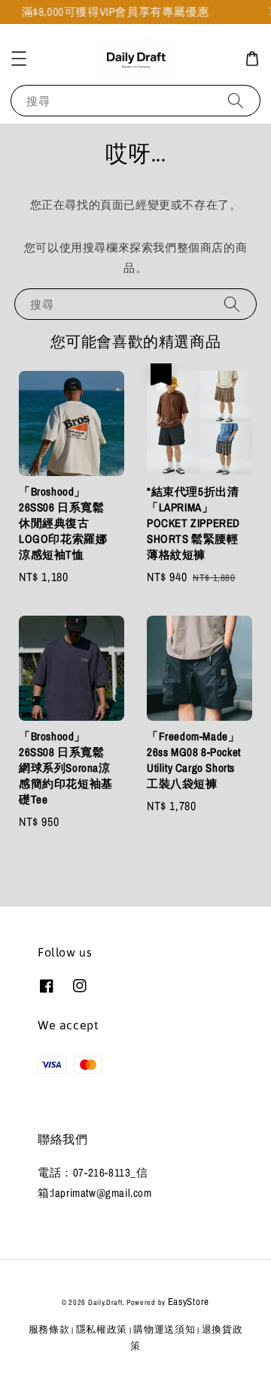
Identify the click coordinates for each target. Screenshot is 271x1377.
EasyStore (188, 1301)
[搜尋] (236, 100)
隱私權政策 (102, 1329)
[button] (18, 58)
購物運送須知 (164, 1329)
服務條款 (49, 1329)
